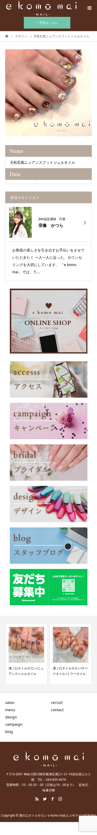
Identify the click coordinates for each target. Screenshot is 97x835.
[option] (48, 92)
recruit (57, 702)
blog (9, 731)
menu (10, 709)
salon (9, 702)
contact (57, 709)
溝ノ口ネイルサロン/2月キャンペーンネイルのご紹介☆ (70, 673)
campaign (14, 724)
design (11, 717)
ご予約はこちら (47, 23)
